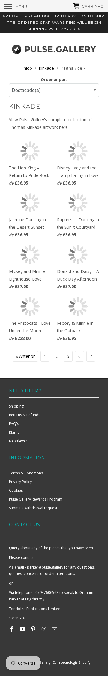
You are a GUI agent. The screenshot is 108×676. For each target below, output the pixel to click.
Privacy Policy (20, 481)
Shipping (16, 406)
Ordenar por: (54, 79)
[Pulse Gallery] (54, 48)
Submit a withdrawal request (33, 507)
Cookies (16, 490)
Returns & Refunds (24, 414)
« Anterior (25, 356)
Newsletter (18, 441)
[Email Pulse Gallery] (55, 629)
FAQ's (14, 423)
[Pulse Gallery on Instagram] (44, 629)
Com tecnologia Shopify (71, 662)
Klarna (14, 432)
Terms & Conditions (26, 473)
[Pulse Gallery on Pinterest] (34, 629)
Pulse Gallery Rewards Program (35, 499)
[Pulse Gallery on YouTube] (23, 629)
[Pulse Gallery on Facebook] (12, 629)
